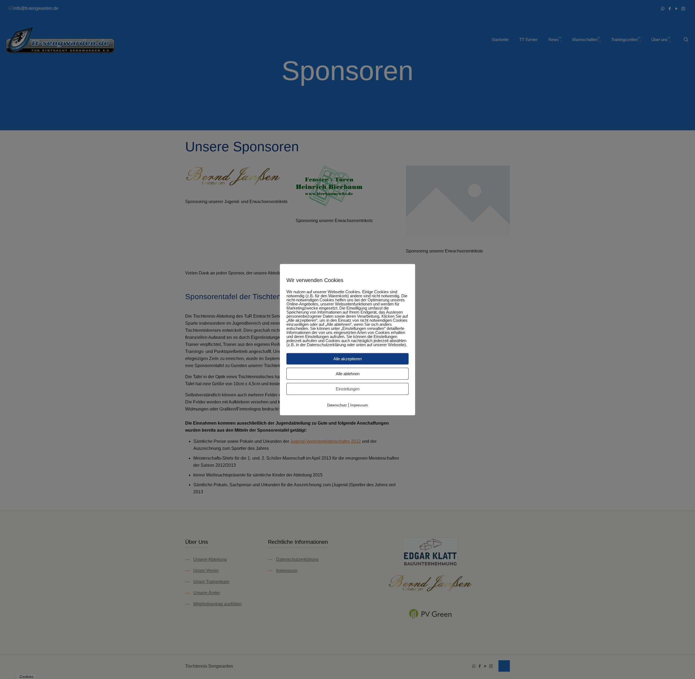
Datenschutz (337, 405)
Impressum (359, 405)
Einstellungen (347, 388)
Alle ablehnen (347, 373)
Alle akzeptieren (347, 358)
